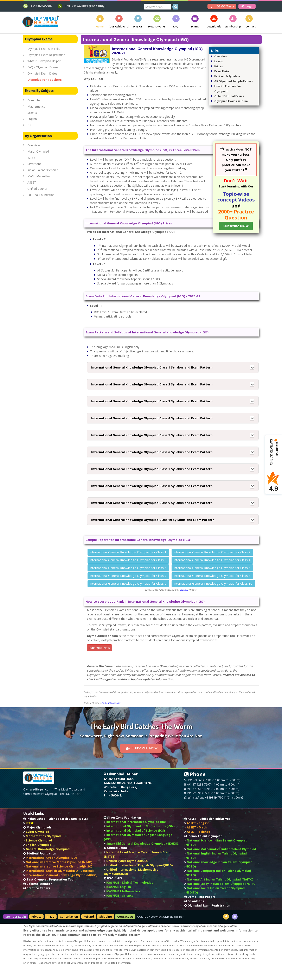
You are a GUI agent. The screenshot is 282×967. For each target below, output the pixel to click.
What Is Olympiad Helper (43, 61)
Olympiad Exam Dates (42, 73)
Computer (34, 100)
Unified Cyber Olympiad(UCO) (127, 861)
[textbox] (157, 6)
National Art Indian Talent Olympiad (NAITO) (219, 879)
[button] (99, 21)
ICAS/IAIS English (118, 887)
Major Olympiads (39, 827)
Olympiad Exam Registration (46, 55)
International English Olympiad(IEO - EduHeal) (59, 871)
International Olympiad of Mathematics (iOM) (140, 826)
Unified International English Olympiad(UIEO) (139, 865)
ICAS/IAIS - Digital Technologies (129, 882)
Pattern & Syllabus (227, 76)
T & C (51, 916)
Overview (220, 56)
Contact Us (125, 916)
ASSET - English (198, 823)
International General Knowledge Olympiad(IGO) (61, 875)
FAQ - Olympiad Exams (42, 67)
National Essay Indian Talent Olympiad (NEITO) (221, 884)
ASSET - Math (196, 827)
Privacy (36, 916)
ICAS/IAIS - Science (119, 895)
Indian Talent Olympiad (42, 170)
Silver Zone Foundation (123, 817)
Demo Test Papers (201, 897)
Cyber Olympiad (37, 832)
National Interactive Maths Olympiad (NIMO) (58, 862)
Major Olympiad (38, 151)
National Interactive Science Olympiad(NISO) (58, 866)
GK (29, 125)
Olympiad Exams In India (231, 101)
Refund (88, 916)
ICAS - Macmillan (38, 176)
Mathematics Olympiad (43, 836)
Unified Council (37, 189)
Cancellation (69, 916)
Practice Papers (38, 888)
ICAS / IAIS (114, 878)
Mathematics (36, 106)
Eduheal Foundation (111, 703)
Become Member (39, 884)
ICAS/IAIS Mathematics (122, 891)
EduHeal (184, 589)
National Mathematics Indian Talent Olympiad (221, 849)
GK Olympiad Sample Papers (233, 81)
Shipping (105, 916)
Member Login (15, 916)
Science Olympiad (38, 840)
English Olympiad (38, 845)
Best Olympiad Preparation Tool (50, 879)
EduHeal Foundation (41, 195)
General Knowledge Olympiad (47, 849)
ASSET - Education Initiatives (208, 819)
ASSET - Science (198, 832)
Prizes (218, 66)
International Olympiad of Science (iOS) (135, 830)
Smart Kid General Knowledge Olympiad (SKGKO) (141, 843)
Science (32, 113)
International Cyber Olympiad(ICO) (51, 858)
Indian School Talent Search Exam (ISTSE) (57, 819)
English (32, 119)
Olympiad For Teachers (44, 80)
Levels (218, 61)
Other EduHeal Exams (229, 96)
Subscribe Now (99, 648)
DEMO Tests (225, 6)
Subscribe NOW (145, 748)
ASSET (31, 182)
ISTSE (31, 158)
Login (249, 6)
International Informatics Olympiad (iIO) (135, 822)
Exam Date (221, 71)
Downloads (195, 901)
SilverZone (34, 164)
